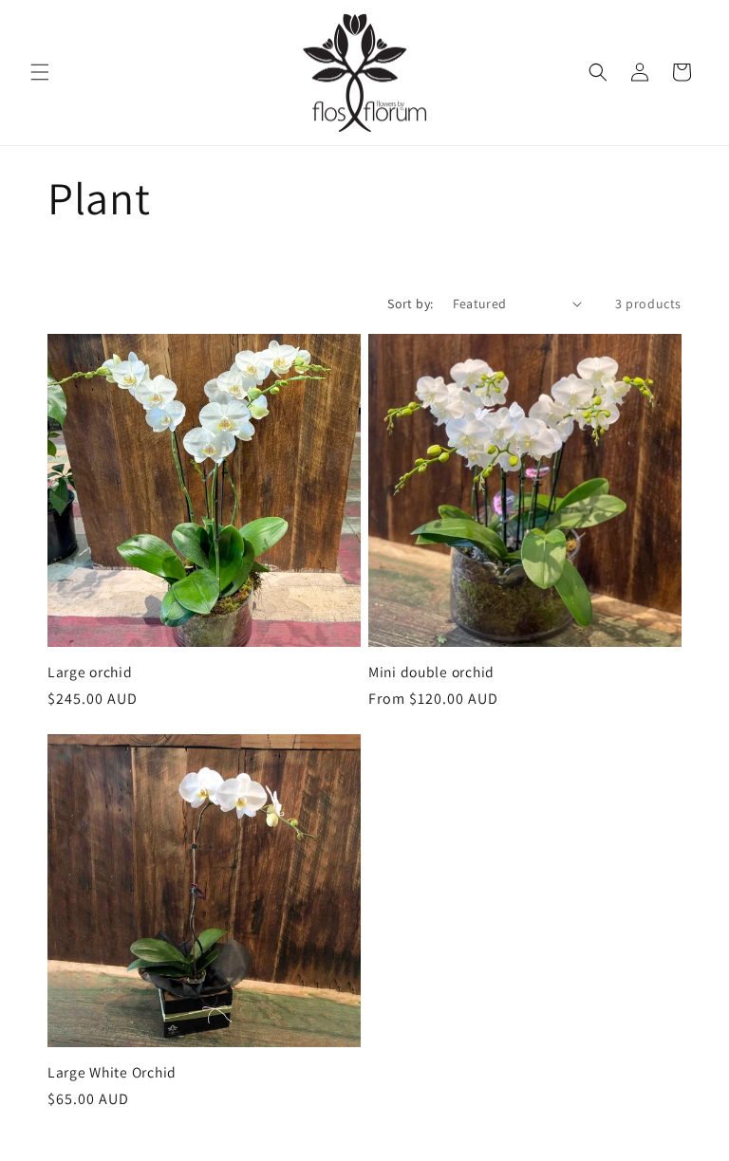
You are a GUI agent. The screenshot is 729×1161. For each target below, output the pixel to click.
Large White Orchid (112, 1072)
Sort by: (410, 303)
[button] (40, 72)
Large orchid (90, 672)
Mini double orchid (431, 672)
